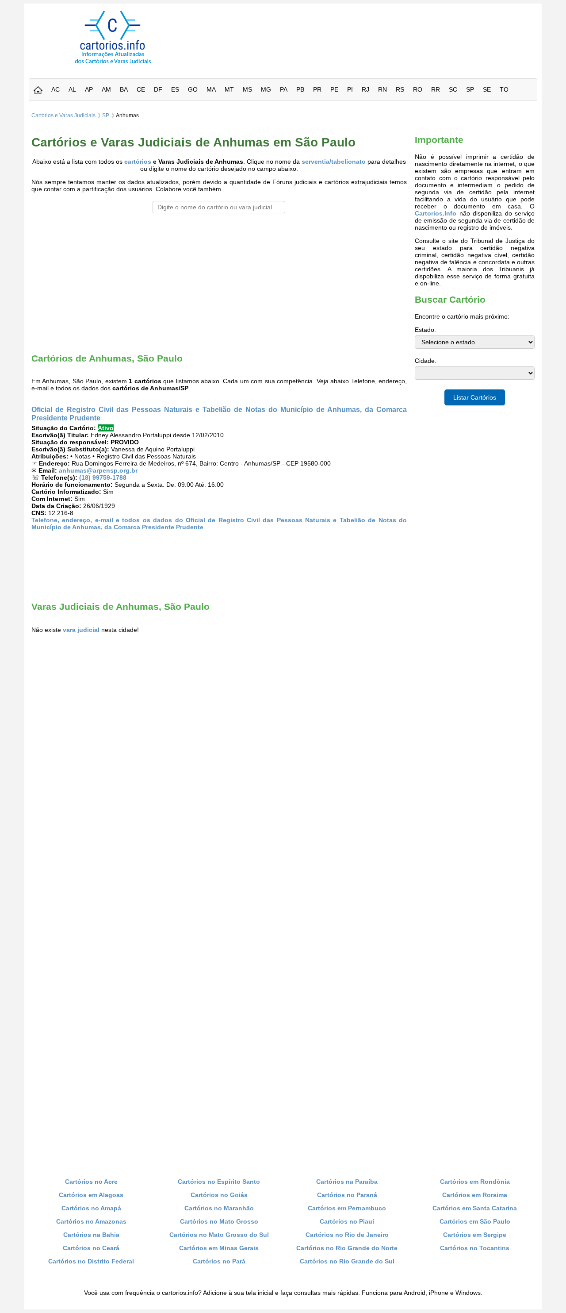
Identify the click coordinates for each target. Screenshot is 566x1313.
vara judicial (81, 629)
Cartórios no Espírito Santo (219, 1181)
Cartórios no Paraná (347, 1194)
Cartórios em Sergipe (474, 1234)
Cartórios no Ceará (91, 1247)
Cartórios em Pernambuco (347, 1208)
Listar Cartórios (474, 397)
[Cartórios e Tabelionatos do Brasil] (38, 91)
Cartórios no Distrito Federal (91, 1261)
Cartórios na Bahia (91, 1234)
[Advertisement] (368, 30)
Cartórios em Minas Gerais (219, 1247)
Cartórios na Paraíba (347, 1181)
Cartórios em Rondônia (475, 1181)
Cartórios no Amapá (91, 1208)
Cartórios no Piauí (347, 1221)
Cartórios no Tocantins (474, 1247)
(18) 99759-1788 (102, 477)
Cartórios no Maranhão (219, 1208)
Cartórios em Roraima (474, 1194)
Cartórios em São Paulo (475, 1221)
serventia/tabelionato (334, 161)
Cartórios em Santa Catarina (474, 1208)
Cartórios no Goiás (219, 1194)
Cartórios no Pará (219, 1261)
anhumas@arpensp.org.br (98, 470)
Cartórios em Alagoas (91, 1194)
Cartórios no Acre (91, 1181)
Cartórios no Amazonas (91, 1221)
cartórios (137, 161)
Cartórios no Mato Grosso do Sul (219, 1234)
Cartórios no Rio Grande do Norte (347, 1247)
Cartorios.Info (435, 213)
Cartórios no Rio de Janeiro (347, 1234)
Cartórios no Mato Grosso (219, 1221)
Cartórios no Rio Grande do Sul (347, 1261)
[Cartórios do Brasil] (113, 63)
